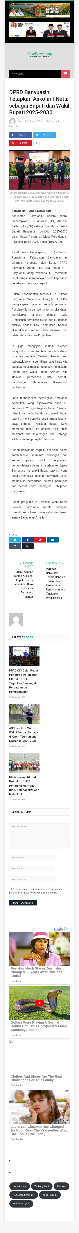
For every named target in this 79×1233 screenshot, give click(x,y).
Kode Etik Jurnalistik (23, 1195)
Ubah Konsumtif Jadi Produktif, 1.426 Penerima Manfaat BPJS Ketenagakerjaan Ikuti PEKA (24, 786)
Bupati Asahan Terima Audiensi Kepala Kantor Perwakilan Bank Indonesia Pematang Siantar (23, 584)
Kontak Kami (19, 1186)
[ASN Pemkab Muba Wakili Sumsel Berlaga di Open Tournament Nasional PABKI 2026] (24, 714)
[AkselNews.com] (39, 54)
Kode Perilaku (50, 1195)
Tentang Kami (42, 1186)
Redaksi (61, 1186)
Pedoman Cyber (21, 1203)
